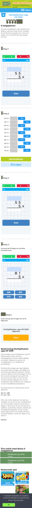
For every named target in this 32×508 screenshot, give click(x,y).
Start (16, 337)
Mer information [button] (19, 500)
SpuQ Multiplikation (7, 484)
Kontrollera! (16, 159)
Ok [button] (9, 505)
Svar (16, 93)
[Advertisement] (16, 433)
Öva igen (16, 164)
